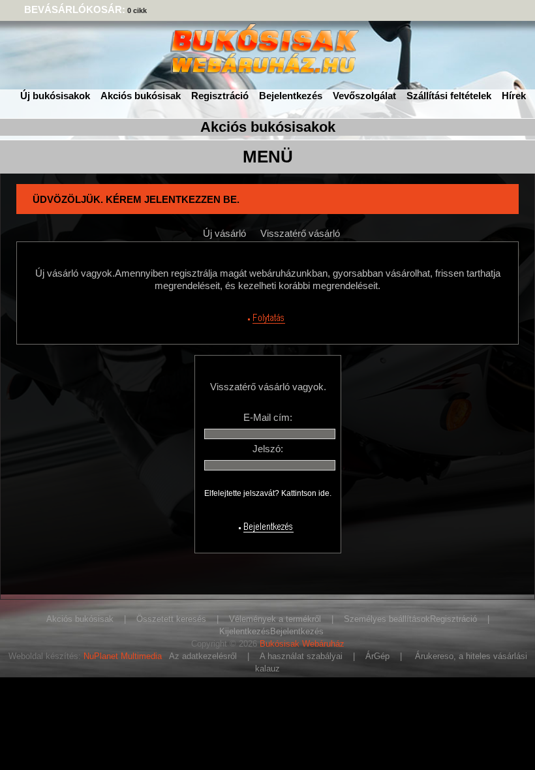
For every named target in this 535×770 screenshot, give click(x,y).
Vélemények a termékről (275, 619)
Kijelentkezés (244, 631)
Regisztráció (220, 95)
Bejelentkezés (290, 95)
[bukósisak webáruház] (267, 68)
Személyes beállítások (387, 619)
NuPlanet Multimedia (123, 656)
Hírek (514, 95)
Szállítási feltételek (448, 95)
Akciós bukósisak (140, 95)
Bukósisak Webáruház (302, 644)
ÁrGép (377, 656)
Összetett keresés (171, 619)
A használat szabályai (301, 656)
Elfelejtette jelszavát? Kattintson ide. (267, 493)
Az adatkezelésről (203, 656)
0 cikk (137, 10)
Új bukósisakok (55, 95)
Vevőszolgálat (364, 95)
